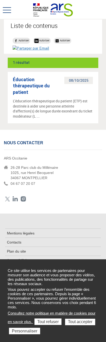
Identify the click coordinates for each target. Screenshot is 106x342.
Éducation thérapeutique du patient (31, 86)
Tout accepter (80, 322)
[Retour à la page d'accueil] (61, 9)
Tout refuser (48, 322)
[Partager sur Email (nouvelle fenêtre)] (31, 48)
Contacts (14, 242)
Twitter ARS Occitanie (7, 199)
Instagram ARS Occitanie (23, 199)
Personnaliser (24, 331)
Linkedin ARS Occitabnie (15, 199)
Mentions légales (20, 233)
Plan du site (16, 251)
